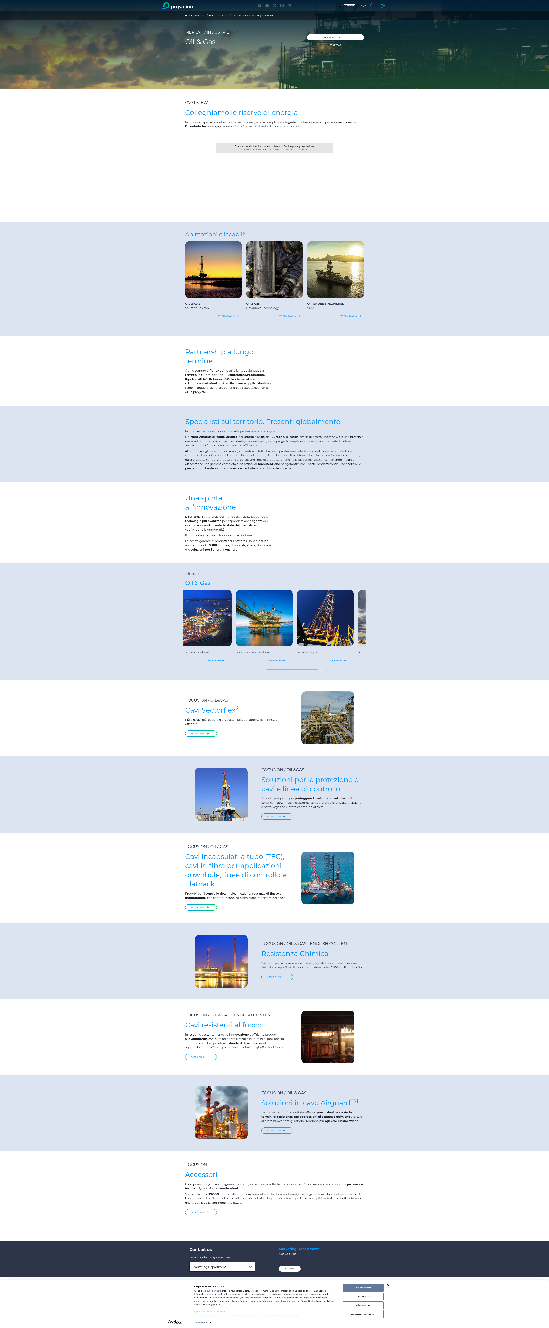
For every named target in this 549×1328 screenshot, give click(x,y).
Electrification (219, 15)
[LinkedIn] (289, 5)
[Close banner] (388, 1285)
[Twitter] (274, 5)
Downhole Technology (262, 308)
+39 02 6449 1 (288, 1253)
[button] (347, 6)
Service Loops (317, 652)
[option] (213, 280)
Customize (361, 1296)
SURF (311, 308)
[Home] (189, 6)
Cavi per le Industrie (245, 15)
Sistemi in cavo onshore (202, 652)
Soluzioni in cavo (197, 308)
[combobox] (222, 1267)
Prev (327, 670)
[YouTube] (259, 5)
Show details (200, 1322)
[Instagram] (282, 5)
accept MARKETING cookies (265, 149)
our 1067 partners (211, 1291)
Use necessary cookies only (363, 1314)
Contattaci (335, 45)
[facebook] (267, 5)
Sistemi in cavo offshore (263, 652)
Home (189, 15)
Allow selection (363, 1305)
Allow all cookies (363, 1288)
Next (332, 670)
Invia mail (290, 1269)
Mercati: (200, 15)
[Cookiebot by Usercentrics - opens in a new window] (175, 1322)
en (362, 6)
